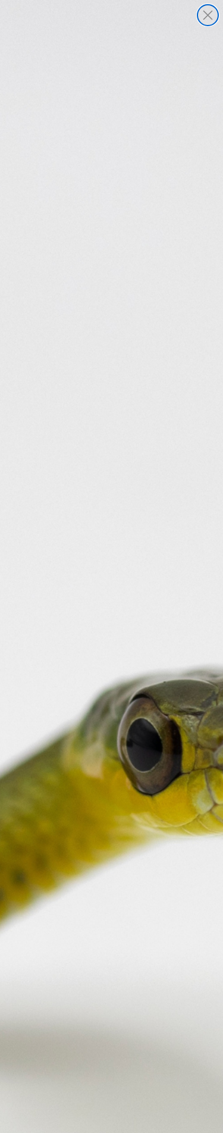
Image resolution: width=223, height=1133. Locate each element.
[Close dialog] (207, 15)
